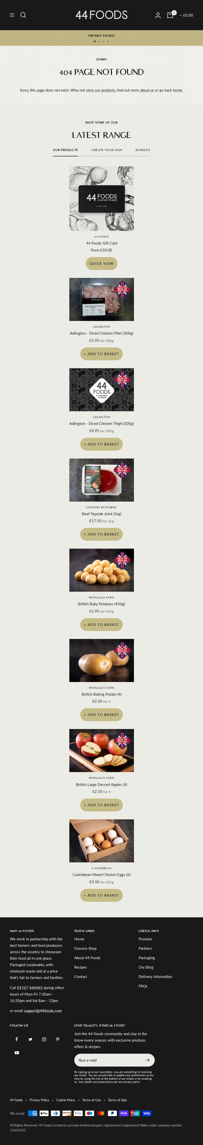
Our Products (65, 150)
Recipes (80, 967)
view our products (100, 90)
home (177, 90)
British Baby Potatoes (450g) (101, 604)
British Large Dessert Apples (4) (101, 784)
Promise (145, 939)
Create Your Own (106, 150)
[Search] (23, 15)
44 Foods (101, 236)
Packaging (147, 957)
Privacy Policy (39, 1100)
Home (79, 939)
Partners (145, 948)
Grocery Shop (85, 948)
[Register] (148, 1060)
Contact (80, 976)
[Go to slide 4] (108, 41)
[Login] (158, 15)
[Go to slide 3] (103, 41)
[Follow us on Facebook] (17, 1039)
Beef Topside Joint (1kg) (101, 514)
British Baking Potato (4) (102, 694)
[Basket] (170, 15)
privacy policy (131, 1081)
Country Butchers (101, 507)
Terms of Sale (117, 1100)
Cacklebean (101, 868)
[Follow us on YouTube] (17, 1053)
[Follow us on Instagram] (44, 1039)
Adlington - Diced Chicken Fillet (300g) (101, 333)
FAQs (143, 986)
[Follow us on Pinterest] (57, 1039)
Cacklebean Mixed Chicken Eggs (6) (101, 874)
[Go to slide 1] (95, 41)
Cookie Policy (65, 1100)
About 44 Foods (87, 957)
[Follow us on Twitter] (30, 1039)
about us (147, 90)
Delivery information (155, 976)
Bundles (143, 150)
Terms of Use (91, 1100)
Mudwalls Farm (101, 597)
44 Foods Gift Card (101, 243)
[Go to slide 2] (99, 41)
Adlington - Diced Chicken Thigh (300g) (101, 423)
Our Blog (146, 967)
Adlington (101, 326)
